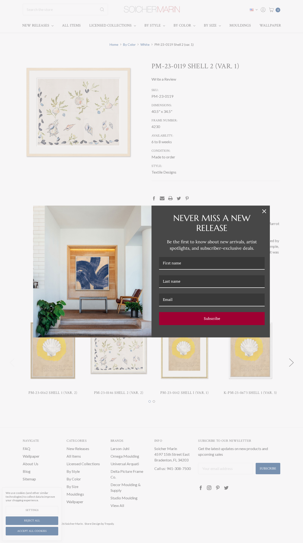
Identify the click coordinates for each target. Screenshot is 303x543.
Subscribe (212, 318)
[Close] (264, 211)
